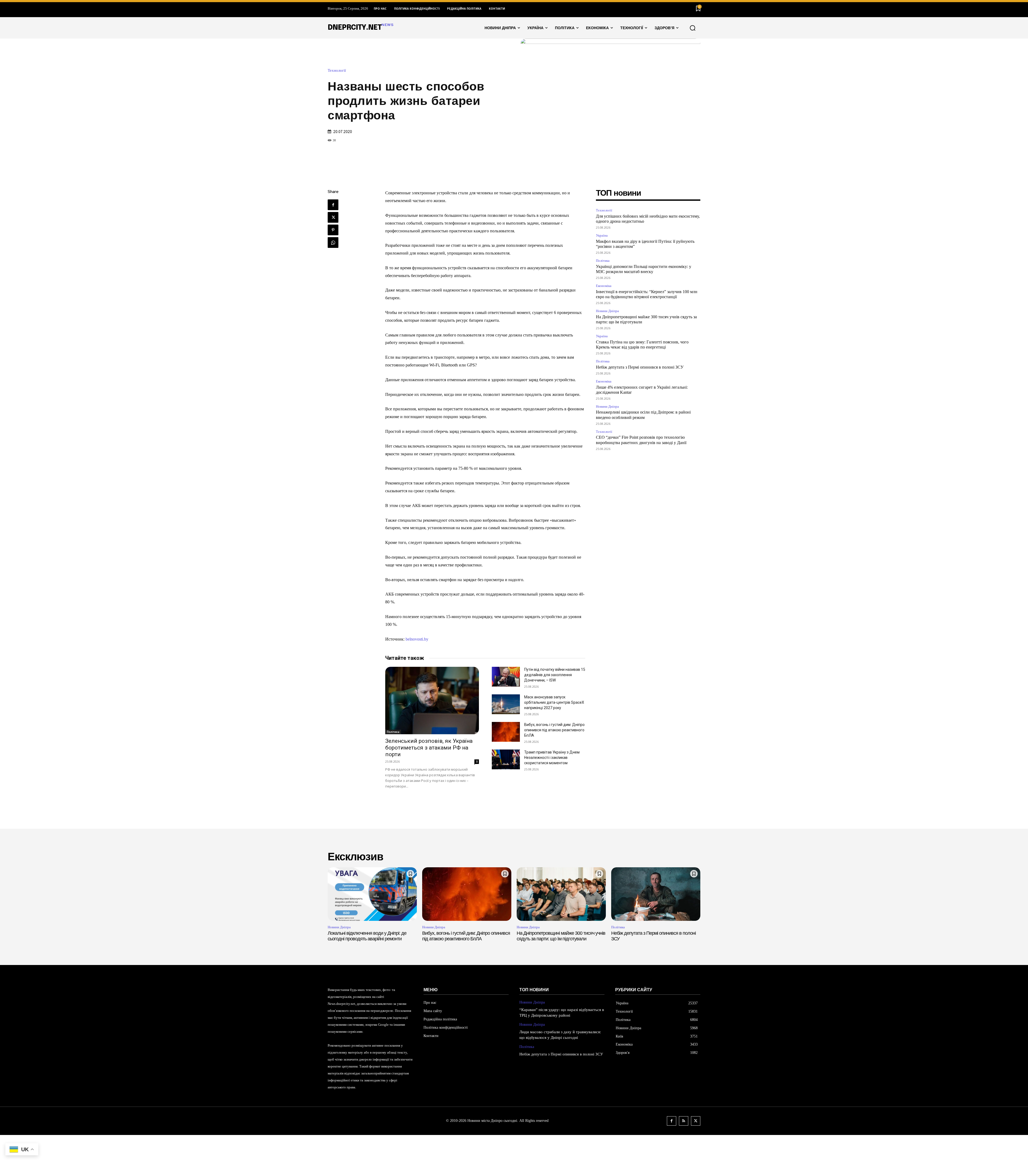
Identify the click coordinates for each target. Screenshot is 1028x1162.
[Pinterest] (333, 230)
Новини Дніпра (607, 311)
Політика (393, 732)
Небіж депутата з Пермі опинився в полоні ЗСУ (639, 367)
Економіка (603, 286)
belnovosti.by (417, 639)
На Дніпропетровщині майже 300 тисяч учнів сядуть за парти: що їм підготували (561, 936)
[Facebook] (333, 204)
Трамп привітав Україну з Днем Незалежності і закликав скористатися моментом (552, 757)
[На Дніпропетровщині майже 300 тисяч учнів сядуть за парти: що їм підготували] (561, 894)
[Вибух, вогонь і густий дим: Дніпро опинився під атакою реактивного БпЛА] (506, 731)
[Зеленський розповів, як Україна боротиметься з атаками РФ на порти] (432, 700)
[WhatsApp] (333, 242)
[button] (692, 28)
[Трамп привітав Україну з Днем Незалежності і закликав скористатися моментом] (506, 759)
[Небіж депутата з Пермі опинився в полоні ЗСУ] (655, 894)
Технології (337, 71)
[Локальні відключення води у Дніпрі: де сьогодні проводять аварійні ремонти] (372, 894)
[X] (333, 217)
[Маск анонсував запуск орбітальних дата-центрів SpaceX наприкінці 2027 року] (506, 704)
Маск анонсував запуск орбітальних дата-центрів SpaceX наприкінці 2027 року (554, 702)
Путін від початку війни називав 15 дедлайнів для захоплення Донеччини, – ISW (554, 674)
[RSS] (683, 1121)
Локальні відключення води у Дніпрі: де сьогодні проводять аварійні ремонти (367, 936)
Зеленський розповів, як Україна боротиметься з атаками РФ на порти (429, 748)
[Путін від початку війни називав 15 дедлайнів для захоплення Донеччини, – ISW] (506, 676)
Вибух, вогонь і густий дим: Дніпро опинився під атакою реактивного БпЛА (554, 729)
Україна (602, 235)
